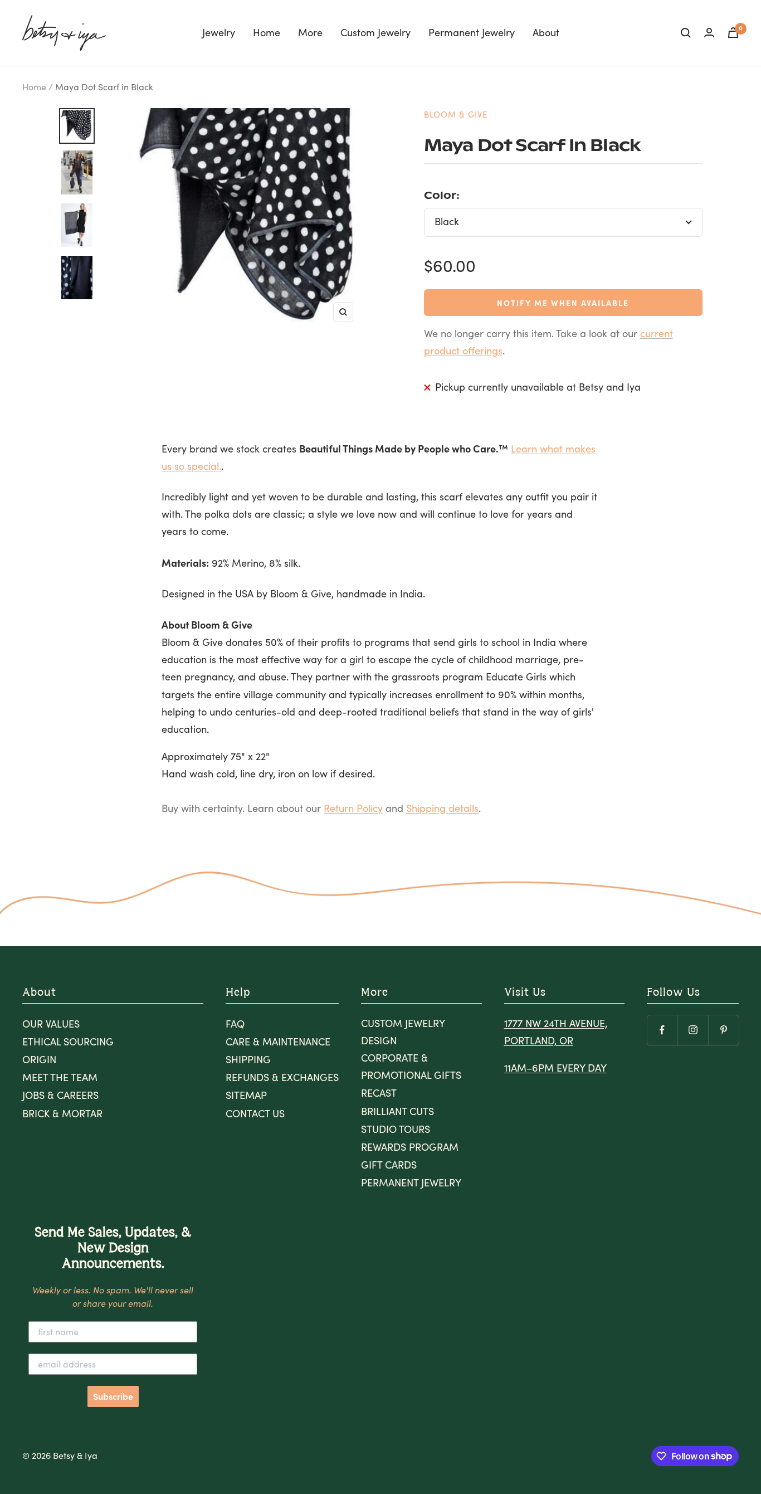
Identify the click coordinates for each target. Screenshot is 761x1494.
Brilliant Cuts (397, 1111)
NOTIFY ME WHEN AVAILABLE (563, 302)
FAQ (235, 1023)
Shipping (248, 1059)
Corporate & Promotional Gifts (411, 1066)
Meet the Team (59, 1077)
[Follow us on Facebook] (662, 1030)
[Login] (709, 32)
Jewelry (218, 32)
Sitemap (246, 1095)
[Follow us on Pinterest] (723, 1030)
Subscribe (113, 1396)
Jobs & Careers (60, 1095)
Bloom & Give (455, 114)
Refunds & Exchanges (282, 1077)
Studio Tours (395, 1129)
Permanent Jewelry (471, 32)
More (310, 32)
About (546, 32)
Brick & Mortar (62, 1113)
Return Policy (353, 808)
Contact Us (255, 1113)
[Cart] (733, 32)
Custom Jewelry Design (403, 1031)
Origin (39, 1059)
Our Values (51, 1023)
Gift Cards (389, 1164)
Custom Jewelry (375, 32)
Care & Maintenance (278, 1041)
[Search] (686, 33)
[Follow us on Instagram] (692, 1030)
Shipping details (442, 808)
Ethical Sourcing (68, 1041)
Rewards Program (409, 1147)
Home (266, 32)
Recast (379, 1092)
